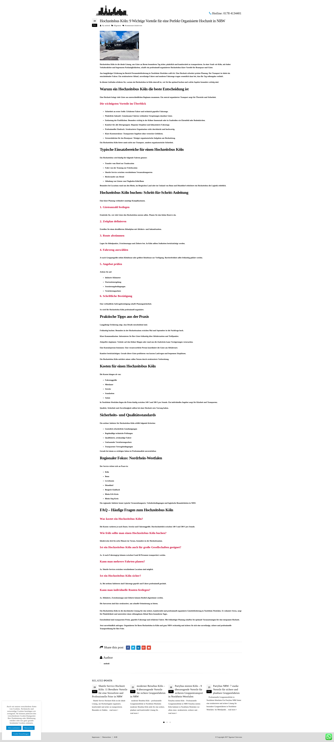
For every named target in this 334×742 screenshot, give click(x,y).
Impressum (96, 737)
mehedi (107, 25)
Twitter (133, 648)
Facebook (128, 648)
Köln (152, 366)
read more (96, 713)
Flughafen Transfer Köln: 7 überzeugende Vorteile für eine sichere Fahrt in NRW (227, 689)
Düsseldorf (181, 186)
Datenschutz (106, 737)
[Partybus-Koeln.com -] (112, 13)
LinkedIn (138, 648)
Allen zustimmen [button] (14, 728)
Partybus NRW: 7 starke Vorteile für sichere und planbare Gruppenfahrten (188, 689)
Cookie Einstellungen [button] (21, 734)
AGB (115, 737)
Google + (144, 648)
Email (149, 648)
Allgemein (117, 25)
